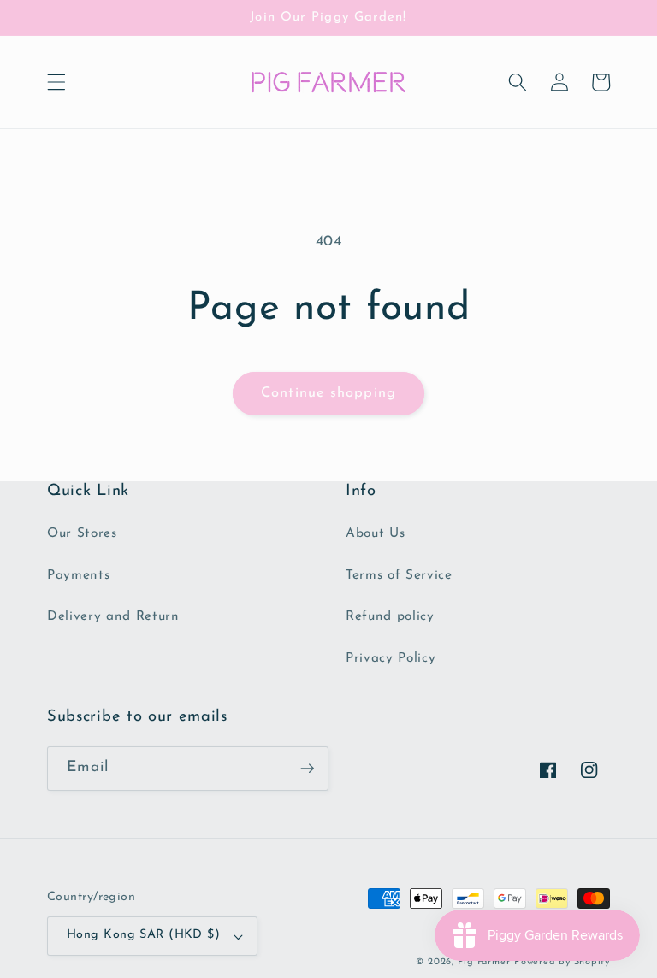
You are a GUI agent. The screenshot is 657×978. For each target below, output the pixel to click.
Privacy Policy (390, 658)
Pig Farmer (484, 962)
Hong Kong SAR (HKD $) (143, 934)
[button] (56, 82)
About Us (375, 533)
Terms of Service (399, 575)
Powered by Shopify (562, 962)
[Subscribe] (307, 768)
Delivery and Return (113, 616)
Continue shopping (328, 393)
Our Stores (82, 533)
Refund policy (390, 616)
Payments (78, 575)
